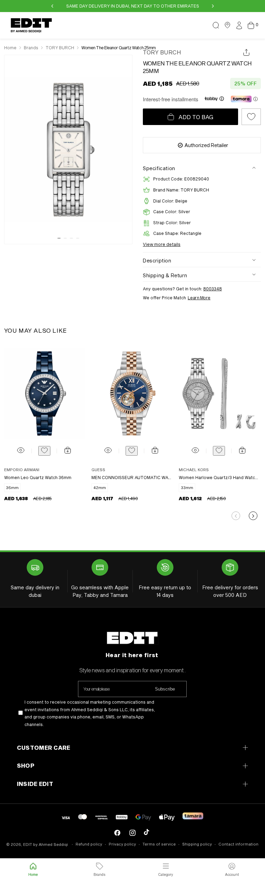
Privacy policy (122, 844)
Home (10, 47)
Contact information (238, 844)
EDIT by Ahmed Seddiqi (45, 844)
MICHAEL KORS (194, 469)
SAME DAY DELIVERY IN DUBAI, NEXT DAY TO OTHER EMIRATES (132, 5)
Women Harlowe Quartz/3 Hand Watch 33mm (219, 477)
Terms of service (159, 844)
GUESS (98, 469)
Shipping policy (197, 844)
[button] (215, 25)
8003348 (212, 288)
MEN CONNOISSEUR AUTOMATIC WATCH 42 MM (131, 477)
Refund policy (89, 844)
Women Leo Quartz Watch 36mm (37, 477)
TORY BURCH (162, 52)
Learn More (199, 297)
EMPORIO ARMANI (21, 469)
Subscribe (165, 689)
